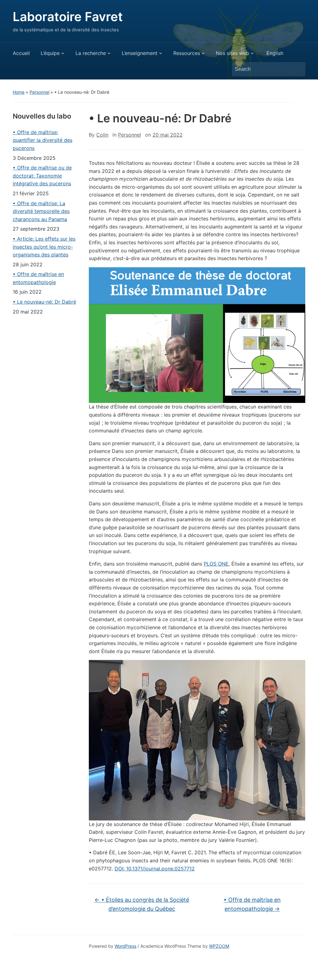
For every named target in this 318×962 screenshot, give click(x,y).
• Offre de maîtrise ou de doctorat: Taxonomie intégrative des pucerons (42, 176)
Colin (102, 135)
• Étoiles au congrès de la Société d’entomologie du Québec (141, 904)
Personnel (39, 92)
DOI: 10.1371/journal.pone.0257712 (155, 868)
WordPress (125, 946)
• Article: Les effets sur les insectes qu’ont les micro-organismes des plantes (44, 247)
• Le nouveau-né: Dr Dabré (44, 302)
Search (297, 69)
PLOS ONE (216, 564)
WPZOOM (219, 946)
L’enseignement (139, 53)
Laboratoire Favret (68, 16)
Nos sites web (232, 53)
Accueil (21, 53)
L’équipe (50, 53)
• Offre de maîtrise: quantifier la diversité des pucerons (42, 140)
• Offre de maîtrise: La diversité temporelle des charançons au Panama (41, 211)
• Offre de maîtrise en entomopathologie (38, 278)
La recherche (90, 53)
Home (19, 92)
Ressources (186, 53)
